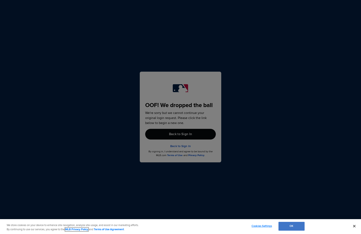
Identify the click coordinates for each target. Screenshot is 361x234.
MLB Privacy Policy (76, 229)
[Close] (354, 226)
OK (291, 226)
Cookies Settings (262, 226)
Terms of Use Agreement (109, 229)
